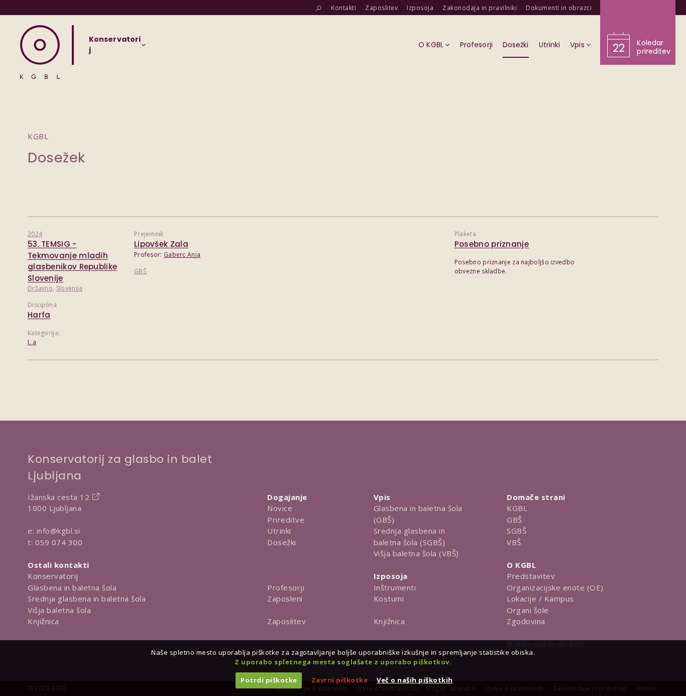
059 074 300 (59, 542)
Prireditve (285, 520)
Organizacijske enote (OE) (555, 587)
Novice (279, 508)
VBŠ (514, 542)
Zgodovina (526, 621)
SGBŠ (516, 531)
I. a (32, 342)
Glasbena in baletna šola (72, 587)
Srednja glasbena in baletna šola (87, 598)
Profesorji (285, 587)
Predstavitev (531, 576)
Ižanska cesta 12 (58, 497)
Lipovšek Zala (161, 244)
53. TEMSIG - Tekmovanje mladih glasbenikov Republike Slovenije (72, 261)
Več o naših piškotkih (415, 679)
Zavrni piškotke (339, 679)
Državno (40, 288)
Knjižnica (43, 621)
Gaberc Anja (182, 254)
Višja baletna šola (59, 610)
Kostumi (389, 598)
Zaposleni (285, 598)
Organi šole (528, 610)
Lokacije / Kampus (540, 598)
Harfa (39, 315)
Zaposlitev (286, 621)
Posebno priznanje (491, 244)
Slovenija (69, 288)
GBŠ (140, 271)
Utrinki (279, 531)
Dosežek (56, 157)
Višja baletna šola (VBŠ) (416, 553)
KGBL (517, 508)
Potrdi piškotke (269, 679)
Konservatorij (53, 576)
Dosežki (281, 542)
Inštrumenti (395, 587)
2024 (35, 234)
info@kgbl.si (58, 531)
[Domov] (40, 52)
